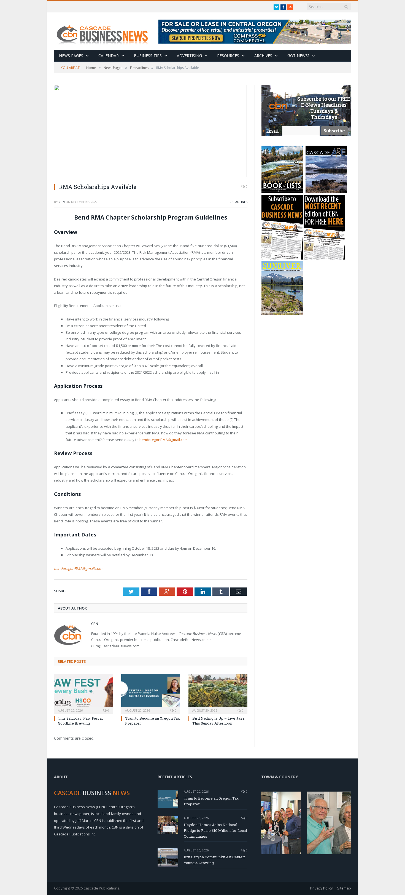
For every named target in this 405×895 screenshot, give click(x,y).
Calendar (108, 55)
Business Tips (148, 55)
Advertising (189, 55)
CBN (62, 202)
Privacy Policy (321, 888)
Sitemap (344, 888)
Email (272, 131)
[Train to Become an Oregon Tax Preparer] (150, 693)
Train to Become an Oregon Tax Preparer (211, 801)
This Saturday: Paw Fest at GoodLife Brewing (80, 721)
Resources (228, 55)
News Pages (71, 55)
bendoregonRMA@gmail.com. (163, 439)
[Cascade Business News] (105, 31)
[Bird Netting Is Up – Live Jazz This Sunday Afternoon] (217, 693)
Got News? (298, 55)
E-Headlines (238, 202)
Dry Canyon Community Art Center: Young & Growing (214, 859)
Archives (263, 55)
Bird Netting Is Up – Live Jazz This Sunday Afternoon (218, 721)
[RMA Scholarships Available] (150, 132)
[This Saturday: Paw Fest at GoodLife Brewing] (83, 693)
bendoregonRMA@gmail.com (78, 568)
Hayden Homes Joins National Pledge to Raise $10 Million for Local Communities (215, 830)
